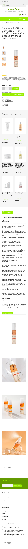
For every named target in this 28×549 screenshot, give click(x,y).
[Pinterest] (9, 480)
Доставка (4, 515)
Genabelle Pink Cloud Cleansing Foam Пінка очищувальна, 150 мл (6, 136)
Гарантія (4, 518)
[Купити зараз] (3, 94)
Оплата (3, 513)
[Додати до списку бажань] (6, 94)
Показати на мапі (5, 507)
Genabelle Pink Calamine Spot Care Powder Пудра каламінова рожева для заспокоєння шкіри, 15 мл (20, 194)
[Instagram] (6, 480)
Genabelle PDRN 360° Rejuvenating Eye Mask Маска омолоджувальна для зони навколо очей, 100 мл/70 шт (7, 165)
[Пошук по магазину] (24, 19)
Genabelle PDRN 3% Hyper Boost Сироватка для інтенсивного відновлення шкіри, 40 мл (7, 194)
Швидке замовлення (18, 94)
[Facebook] (3, 480)
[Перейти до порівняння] (9, 94)
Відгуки (4, 519)
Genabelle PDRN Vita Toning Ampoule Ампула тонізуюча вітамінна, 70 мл (20, 137)
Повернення (5, 516)
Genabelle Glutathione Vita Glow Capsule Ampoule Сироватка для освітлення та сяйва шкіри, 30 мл (20, 165)
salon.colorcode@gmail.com (8, 497)
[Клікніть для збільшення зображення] (14, 334)
